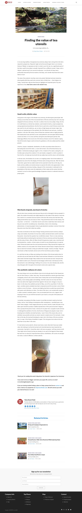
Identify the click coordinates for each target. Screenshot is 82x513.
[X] (64, 509)
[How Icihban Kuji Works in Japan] (22, 456)
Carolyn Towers (32, 428)
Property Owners (11, 499)
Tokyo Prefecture (49, 497)
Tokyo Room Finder (38, 51)
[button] (76, 2)
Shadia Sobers (32, 443)
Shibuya (28, 499)
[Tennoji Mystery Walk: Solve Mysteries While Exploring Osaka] (22, 441)
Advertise (66, 502)
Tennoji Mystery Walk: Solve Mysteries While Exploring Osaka (44, 439)
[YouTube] (70, 509)
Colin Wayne (31, 458)
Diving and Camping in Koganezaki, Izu (38, 424)
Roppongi (28, 504)
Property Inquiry (67, 499)
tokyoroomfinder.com (41, 387)
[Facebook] (61, 509)
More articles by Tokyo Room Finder (31, 408)
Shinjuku (28, 497)
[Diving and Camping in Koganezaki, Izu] (22, 426)
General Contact (67, 497)
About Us (9, 497)
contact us (58, 385)
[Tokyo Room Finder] (8, 2)
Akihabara (28, 502)
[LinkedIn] (68, 509)
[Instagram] (66, 509)
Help (8, 502)
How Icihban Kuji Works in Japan (36, 454)
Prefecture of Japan (49, 499)
